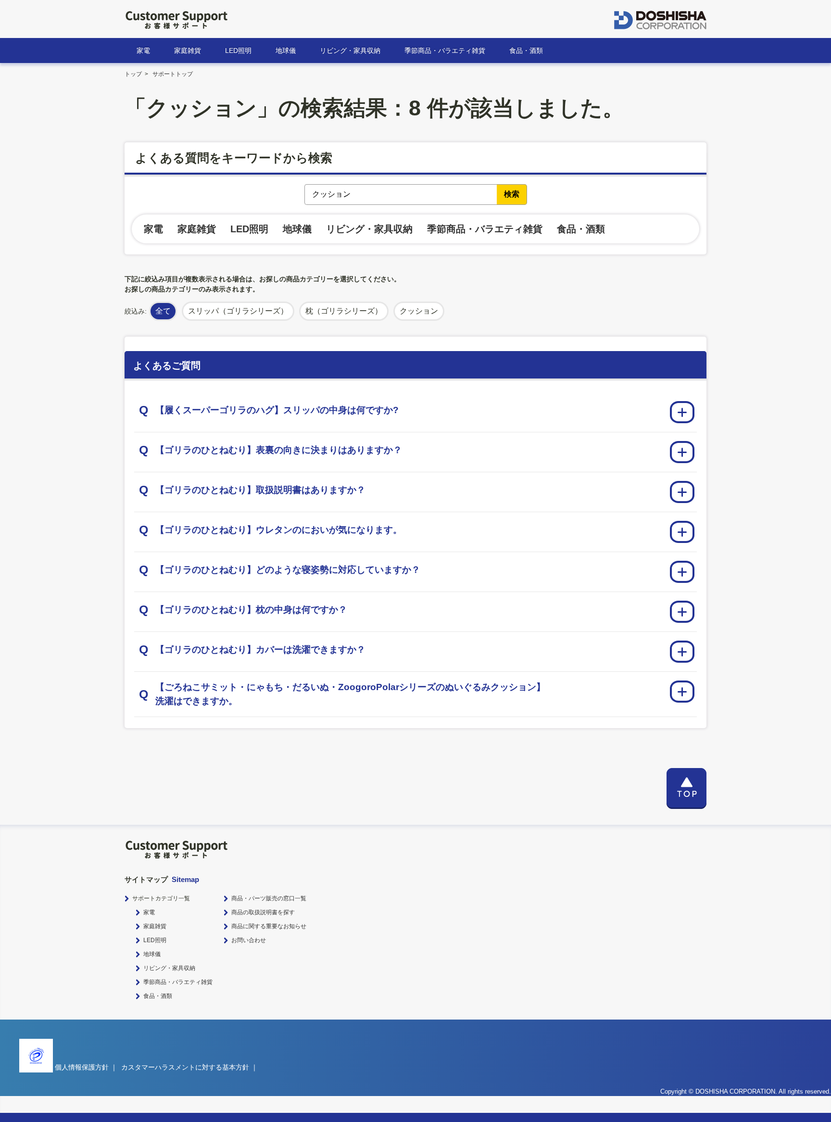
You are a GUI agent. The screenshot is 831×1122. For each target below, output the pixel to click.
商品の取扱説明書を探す (263, 912)
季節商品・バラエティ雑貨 (444, 50)
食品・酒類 (526, 50)
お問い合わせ (248, 940)
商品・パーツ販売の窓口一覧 (268, 898)
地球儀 (286, 50)
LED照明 (238, 50)
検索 (511, 194)
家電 (143, 50)
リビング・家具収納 (350, 50)
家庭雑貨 (187, 50)
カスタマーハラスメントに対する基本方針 (185, 1067)
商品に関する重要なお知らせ (268, 926)
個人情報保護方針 (82, 1067)
